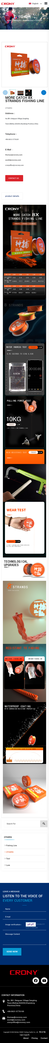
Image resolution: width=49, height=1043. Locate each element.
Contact (44, 1038)
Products (17, 20)
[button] (43, 92)
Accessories (28, 20)
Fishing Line (11, 845)
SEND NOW (12, 951)
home (9, 20)
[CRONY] (13, 3)
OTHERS (38, 20)
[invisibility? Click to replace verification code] (31, 924)
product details (12, 196)
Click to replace (32, 928)
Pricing (35, 1038)
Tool (8, 858)
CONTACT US (13, 178)
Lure (8, 865)
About (26, 1038)
